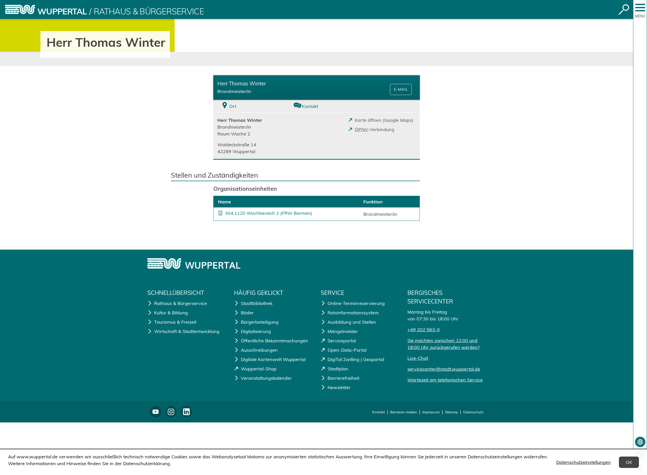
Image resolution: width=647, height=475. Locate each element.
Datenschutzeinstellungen (583, 462)
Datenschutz (473, 412)
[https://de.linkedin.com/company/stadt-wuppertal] (186, 411)
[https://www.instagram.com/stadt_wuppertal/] (171, 411)
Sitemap (451, 412)
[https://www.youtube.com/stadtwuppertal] (155, 411)
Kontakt (378, 412)
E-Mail (401, 89)
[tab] (247, 106)
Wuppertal (62, 11)
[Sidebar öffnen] (640, 8)
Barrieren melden (403, 412)
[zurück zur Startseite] (20, 9)
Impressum (431, 412)
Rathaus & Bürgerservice (149, 11)
